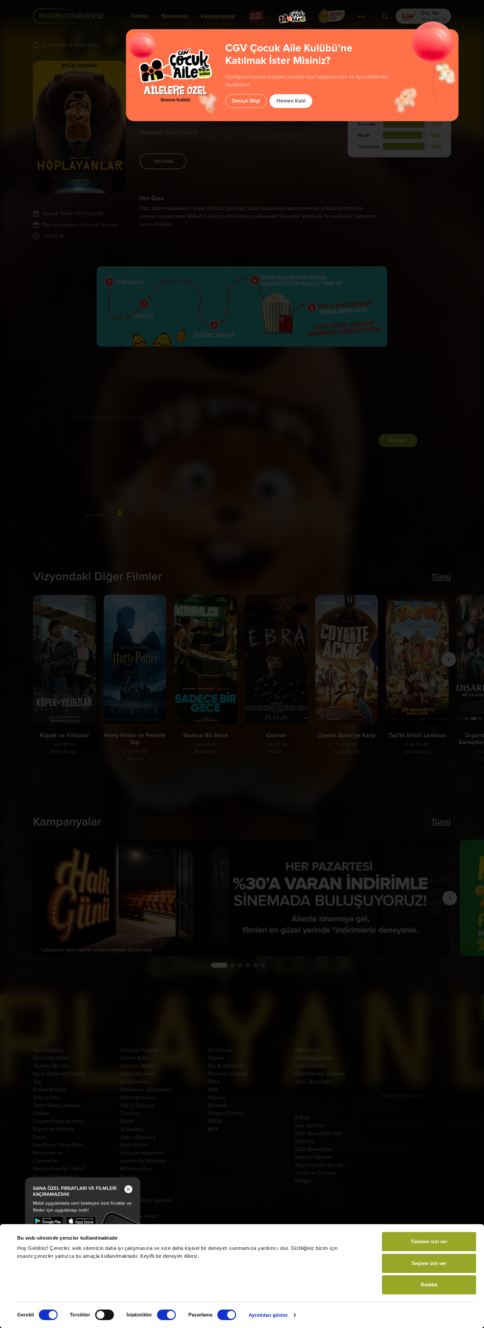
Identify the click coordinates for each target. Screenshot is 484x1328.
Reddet (429, 1284)
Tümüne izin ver (429, 1241)
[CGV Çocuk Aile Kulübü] (292, 16)
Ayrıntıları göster (268, 1315)
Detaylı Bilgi (246, 101)
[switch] (104, 1315)
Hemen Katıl (291, 101)
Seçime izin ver (429, 1263)
